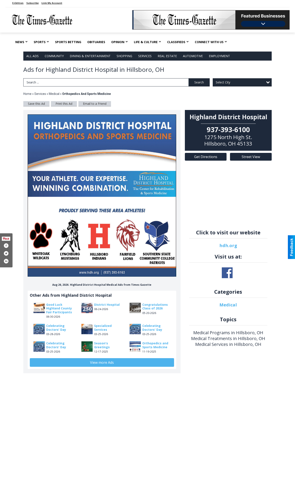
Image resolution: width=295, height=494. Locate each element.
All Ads (32, 56)
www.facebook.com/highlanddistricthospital (227, 272)
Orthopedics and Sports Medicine (155, 345)
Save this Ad (36, 104)
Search (199, 82)
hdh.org (228, 245)
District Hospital (107, 305)
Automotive (193, 56)
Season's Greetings (102, 345)
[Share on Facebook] (6, 246)
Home (27, 94)
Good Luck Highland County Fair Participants (59, 308)
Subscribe (32, 3)
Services (145, 56)
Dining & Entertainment (90, 56)
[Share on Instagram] (6, 261)
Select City (223, 82)
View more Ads (102, 362)
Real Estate (167, 56)
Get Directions (205, 156)
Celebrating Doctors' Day (56, 328)
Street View (251, 156)
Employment (219, 56)
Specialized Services (103, 328)
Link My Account (51, 3)
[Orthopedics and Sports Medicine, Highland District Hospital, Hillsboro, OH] (102, 195)
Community (54, 56)
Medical (54, 94)
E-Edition (18, 3)
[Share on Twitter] (6, 253)
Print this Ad (64, 104)
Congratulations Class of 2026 (155, 307)
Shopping (124, 56)
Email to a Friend (94, 104)
